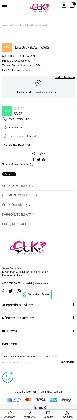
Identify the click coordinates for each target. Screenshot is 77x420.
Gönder (67, 362)
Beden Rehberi (65, 77)
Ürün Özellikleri (16, 185)
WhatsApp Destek (38, 294)
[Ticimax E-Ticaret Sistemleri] (38, 408)
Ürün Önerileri (15, 205)
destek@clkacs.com (36, 283)
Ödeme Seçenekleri (18, 195)
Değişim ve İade (15, 224)
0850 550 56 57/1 (12, 283)
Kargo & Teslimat (17, 214)
